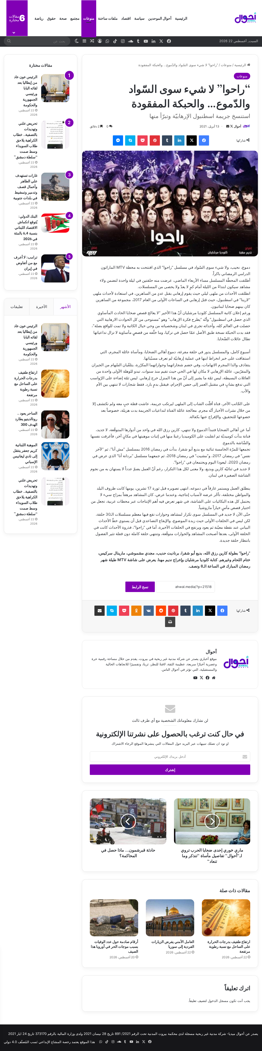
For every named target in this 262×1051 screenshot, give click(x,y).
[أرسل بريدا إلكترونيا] (227, 126)
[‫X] (192, 140)
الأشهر (65, 306)
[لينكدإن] (179, 140)
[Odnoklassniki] (136, 611)
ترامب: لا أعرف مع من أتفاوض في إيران (25, 262)
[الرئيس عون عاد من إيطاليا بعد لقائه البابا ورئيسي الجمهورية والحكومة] (55, 88)
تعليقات (16, 306)
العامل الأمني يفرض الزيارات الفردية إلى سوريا (172, 944)
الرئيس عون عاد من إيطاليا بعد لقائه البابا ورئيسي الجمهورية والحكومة (25, 90)
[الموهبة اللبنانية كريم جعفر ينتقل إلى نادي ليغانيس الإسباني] (55, 456)
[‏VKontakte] (149, 611)
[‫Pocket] (142, 140)
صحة (63, 18)
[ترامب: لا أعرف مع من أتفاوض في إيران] (55, 268)
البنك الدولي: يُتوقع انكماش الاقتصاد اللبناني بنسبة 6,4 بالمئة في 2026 (25, 227)
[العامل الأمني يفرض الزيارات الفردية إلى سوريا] (170, 917)
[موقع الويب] (214, 678)
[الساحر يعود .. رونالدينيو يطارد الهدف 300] (55, 424)
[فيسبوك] (204, 140)
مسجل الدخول (218, 1001)
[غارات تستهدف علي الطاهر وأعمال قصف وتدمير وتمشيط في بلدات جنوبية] (55, 187)
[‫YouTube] (195, 678)
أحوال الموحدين (159, 18)
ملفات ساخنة (108, 18)
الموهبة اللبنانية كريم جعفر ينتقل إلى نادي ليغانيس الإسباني (25, 453)
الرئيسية (181, 18)
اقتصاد (126, 18)
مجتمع (75, 18)
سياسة (139, 18)
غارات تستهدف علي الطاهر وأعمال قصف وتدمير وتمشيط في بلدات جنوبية (25, 186)
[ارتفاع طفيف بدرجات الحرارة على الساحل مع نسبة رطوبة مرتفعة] (226, 917)
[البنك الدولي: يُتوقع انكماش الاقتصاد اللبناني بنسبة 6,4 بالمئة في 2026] (55, 223)
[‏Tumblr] (167, 140)
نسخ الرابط (140, 587)
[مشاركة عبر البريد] (99, 611)
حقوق (51, 18)
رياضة (39, 18)
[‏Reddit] (161, 611)
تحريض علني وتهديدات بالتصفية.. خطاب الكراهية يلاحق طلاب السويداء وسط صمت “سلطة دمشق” (25, 139)
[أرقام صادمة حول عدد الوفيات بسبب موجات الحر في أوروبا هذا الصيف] (114, 917)
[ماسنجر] (118, 140)
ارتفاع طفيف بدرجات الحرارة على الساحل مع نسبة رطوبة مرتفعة (229, 946)
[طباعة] (170, 622)
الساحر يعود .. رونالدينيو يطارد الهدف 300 (26, 418)
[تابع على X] (231, 126)
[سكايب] (130, 140)
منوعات (88, 18)
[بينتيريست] (155, 140)
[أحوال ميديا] (245, 18)
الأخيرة (41, 306)
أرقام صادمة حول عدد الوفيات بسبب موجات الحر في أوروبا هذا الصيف (114, 946)
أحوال (237, 126)
